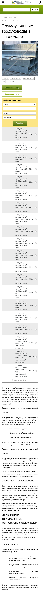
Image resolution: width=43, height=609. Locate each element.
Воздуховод (12, 17)
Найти (35, 9)
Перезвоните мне (12, 94)
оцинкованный (28, 78)
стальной (11, 81)
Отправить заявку (12, 88)
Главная (4, 17)
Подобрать (20, 123)
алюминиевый (16, 78)
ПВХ (3, 81)
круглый (5, 78)
